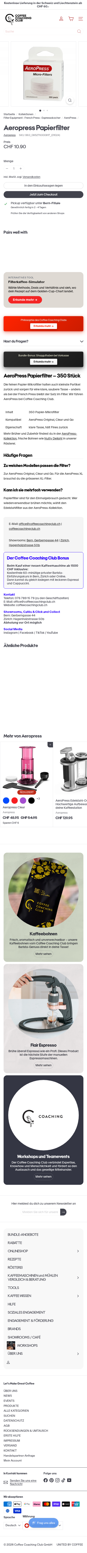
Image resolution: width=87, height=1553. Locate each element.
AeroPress (70, 117)
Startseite (9, 114)
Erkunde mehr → (25, 300)
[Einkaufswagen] (71, 19)
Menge (8, 161)
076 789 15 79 (24, 598)
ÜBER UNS (10, 1391)
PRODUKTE (11, 1406)
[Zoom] (70, 100)
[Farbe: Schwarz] (31, 800)
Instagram (11, 633)
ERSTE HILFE (12, 1435)
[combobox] (43, 31)
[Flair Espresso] (43, 1004)
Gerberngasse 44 (23, 615)
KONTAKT (10, 1450)
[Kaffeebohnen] (43, 892)
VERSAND (10, 1445)
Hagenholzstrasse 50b (28, 619)
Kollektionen (26, 114)
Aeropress (32, 736)
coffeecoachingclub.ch (24, 529)
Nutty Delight (53, 438)
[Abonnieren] (63, 1212)
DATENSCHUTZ (14, 1420)
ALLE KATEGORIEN (16, 1411)
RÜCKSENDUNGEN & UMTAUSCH (26, 1431)
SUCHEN (9, 1416)
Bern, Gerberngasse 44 (42, 540)
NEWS (8, 1396)
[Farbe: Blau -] (6, 800)
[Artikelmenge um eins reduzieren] (7, 168)
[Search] (79, 31)
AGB (7, 1426)
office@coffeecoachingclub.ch (39, 524)
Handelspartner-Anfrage (19, 1455)
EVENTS (9, 1401)
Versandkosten (31, 176)
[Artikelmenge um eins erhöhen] (20, 168)
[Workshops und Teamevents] (43, 1115)
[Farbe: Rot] (14, 800)
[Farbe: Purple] (23, 800)
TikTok (40, 633)
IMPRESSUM (12, 1440)
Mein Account (13, 1460)
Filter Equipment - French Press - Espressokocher (32, 117)
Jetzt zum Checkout (43, 194)
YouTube (52, 633)
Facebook (27, 633)
